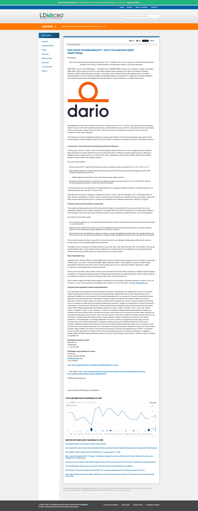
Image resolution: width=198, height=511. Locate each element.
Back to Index (46, 35)
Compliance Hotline (152, 505)
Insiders (44, 71)
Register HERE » (134, 2)
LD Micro (47, 504)
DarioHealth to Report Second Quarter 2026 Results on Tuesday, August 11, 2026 (92, 452)
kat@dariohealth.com (75, 358)
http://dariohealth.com (140, 283)
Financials (45, 54)
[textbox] (142, 16)
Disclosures (126, 505)
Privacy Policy (138, 505)
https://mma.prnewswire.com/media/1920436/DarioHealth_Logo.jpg (95, 365)
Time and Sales (47, 67)
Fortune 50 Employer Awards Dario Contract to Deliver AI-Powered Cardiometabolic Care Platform (99, 466)
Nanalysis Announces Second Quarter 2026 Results (80, 26)
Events (129, 7)
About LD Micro (142, 7)
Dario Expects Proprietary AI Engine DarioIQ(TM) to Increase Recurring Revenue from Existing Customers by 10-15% (105, 470)
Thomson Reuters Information (67, 507)
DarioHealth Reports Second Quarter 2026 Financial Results (85, 444)
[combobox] (141, 16)
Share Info (45, 62)
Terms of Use (126, 490)
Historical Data (47, 58)
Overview (45, 41)
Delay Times (131, 488)
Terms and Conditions (111, 505)
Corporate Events (48, 46)
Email (132, 41)
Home (122, 7)
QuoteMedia (85, 488)
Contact (154, 7)
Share (152, 41)
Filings (44, 50)
